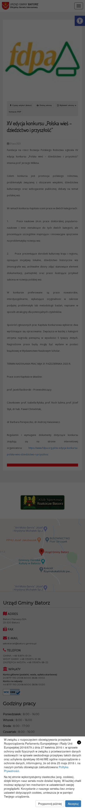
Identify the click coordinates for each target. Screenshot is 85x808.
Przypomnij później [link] (50, 804)
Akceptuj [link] (73, 804)
